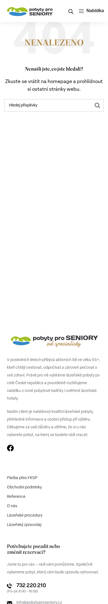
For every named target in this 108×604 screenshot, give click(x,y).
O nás (12, 506)
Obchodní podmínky (24, 487)
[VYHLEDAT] (97, 105)
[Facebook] (10, 448)
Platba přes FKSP (22, 478)
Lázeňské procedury (24, 516)
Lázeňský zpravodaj (24, 525)
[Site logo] (30, 11)
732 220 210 (31, 586)
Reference (16, 497)
